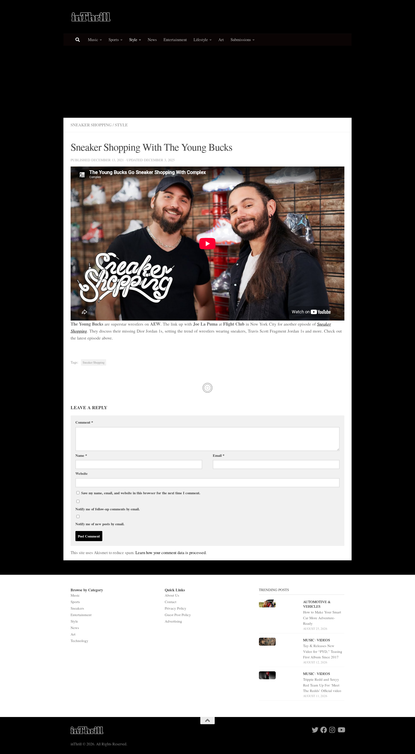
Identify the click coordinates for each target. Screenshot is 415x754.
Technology (79, 640)
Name (81, 455)
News (152, 39)
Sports (114, 39)
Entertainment (175, 39)
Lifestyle (201, 39)
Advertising (173, 621)
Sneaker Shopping (91, 125)
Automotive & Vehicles (317, 604)
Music (93, 39)
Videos (323, 639)
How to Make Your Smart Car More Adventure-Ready (322, 618)
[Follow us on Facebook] (323, 730)
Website (81, 473)
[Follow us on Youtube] (341, 730)
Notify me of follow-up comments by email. (107, 509)
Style (133, 39)
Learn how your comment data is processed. (171, 552)
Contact (170, 601)
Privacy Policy (175, 608)
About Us (172, 595)
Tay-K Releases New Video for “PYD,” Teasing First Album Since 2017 (322, 651)
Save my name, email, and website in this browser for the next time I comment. (140, 492)
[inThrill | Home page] (91, 17)
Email (218, 455)
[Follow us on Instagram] (332, 730)
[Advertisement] (207, 81)
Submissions (241, 39)
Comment (84, 422)
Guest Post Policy (178, 614)
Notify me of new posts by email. (99, 523)
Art (221, 39)
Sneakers (77, 608)
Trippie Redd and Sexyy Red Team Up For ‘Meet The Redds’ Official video (322, 685)
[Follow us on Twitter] (315, 730)
